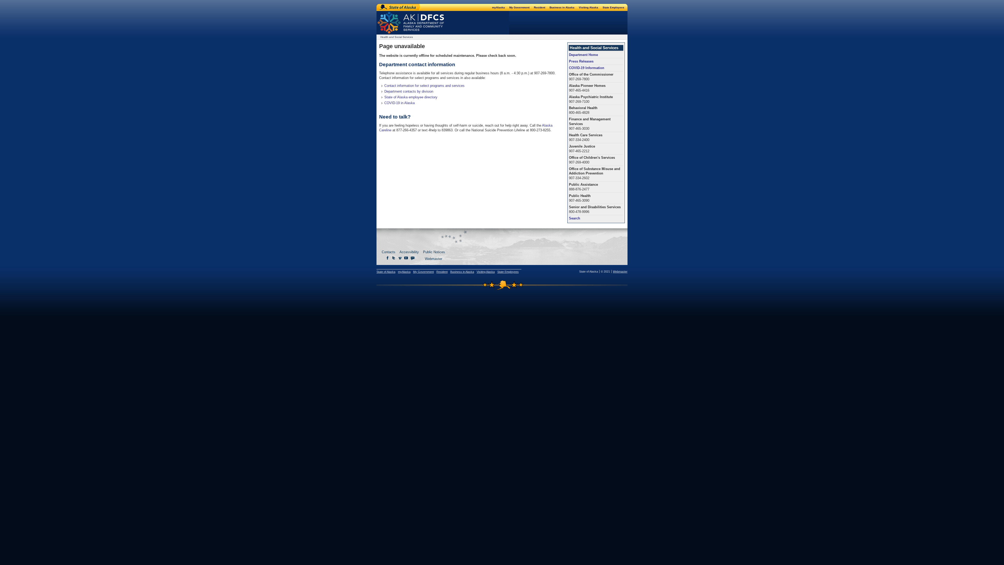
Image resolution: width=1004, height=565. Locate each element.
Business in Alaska (562, 7)
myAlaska (498, 7)
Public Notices (434, 252)
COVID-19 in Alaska (399, 103)
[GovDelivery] (412, 258)
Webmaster (433, 259)
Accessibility (409, 252)
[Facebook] (387, 258)
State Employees (613, 7)
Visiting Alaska (588, 7)
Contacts (388, 252)
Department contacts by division (408, 91)
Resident (539, 7)
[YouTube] (406, 258)
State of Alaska (398, 7)
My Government (519, 7)
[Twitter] (394, 258)
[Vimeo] (400, 258)
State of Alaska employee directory (410, 97)
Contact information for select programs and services (424, 86)
